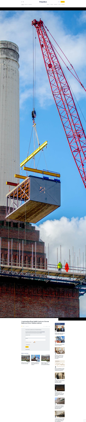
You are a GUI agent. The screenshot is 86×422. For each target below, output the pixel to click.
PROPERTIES (55, 4)
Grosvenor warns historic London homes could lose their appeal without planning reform (59, 407)
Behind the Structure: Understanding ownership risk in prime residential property (59, 394)
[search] (23, 1)
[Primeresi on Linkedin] (45, 326)
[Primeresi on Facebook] (46, 326)
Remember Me (28, 344)
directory (26, 4)
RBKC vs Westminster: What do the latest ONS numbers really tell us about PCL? (59, 369)
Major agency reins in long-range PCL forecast (60, 345)
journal (22, 4)
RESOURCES (63, 4)
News (23, 326)
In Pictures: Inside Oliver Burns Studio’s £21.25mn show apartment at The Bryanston (59, 357)
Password (26, 338)
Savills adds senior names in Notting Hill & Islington (60, 334)
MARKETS (48, 4)
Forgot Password (27, 349)
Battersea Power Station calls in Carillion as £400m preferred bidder (45, 363)
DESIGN (59, 4)
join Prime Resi (42, 331)
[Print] (49, 326)
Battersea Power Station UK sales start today (25, 363)
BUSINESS (51, 4)
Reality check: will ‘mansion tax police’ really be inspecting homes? (59, 381)
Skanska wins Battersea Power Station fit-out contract (35, 363)
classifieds (30, 4)
